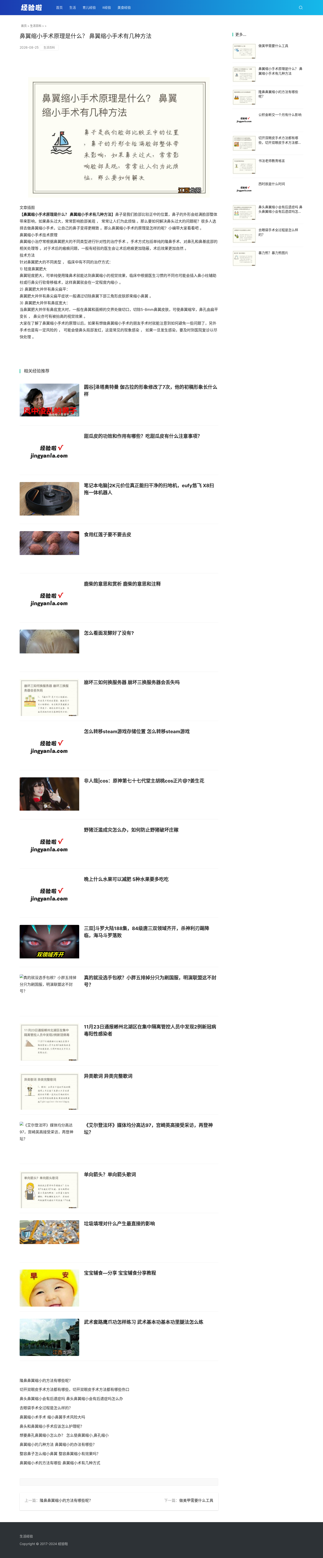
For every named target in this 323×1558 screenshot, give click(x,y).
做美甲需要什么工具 (196, 1500)
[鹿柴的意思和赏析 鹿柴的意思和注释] (49, 599)
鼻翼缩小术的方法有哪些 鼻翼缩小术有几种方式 (60, 1463)
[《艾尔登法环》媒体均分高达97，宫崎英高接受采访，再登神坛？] (49, 1140)
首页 (59, 7)
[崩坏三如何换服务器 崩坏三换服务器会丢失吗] (49, 697)
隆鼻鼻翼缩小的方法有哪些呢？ (46, 1380)
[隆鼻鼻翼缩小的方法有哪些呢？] (244, 97)
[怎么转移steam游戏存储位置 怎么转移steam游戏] (49, 746)
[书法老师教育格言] (244, 166)
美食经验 (124, 7)
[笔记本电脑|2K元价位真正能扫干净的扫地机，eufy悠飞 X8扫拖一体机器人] (49, 500)
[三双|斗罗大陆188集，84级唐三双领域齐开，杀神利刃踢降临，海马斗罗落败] (49, 943)
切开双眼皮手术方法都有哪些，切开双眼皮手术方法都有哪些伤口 (74, 1389)
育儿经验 (89, 7)
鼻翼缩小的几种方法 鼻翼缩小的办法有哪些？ (58, 1444)
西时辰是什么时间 (271, 184)
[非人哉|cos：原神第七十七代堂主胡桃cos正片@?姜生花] (49, 796)
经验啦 (63, 1544)
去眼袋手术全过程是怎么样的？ (46, 1408)
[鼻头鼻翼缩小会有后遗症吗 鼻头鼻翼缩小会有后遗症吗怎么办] (244, 212)
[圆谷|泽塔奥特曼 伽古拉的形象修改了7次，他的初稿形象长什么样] (49, 402)
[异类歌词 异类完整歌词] (49, 1091)
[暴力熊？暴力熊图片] (244, 258)
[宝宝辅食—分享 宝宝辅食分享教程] (49, 1288)
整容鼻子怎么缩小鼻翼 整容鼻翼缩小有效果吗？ (60, 1453)
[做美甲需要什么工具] (244, 51)
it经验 (106, 7)
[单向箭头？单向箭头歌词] (49, 1189)
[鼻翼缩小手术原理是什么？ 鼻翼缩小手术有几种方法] (244, 74)
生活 (72, 7)
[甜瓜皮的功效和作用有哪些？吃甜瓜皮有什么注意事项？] (49, 451)
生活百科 (35, 26)
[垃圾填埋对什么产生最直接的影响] (49, 1238)
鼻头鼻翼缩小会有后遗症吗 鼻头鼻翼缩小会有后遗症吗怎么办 (71, 1398)
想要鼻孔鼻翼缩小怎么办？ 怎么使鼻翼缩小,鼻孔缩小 (64, 1435)
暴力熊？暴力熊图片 (273, 253)
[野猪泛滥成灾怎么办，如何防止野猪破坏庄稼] (49, 845)
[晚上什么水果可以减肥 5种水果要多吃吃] (49, 894)
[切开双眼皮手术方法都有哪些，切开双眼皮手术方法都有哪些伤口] (244, 143)
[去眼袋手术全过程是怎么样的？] (244, 235)
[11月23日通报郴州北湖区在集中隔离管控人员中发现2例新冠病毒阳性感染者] (49, 1042)
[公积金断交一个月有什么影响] (244, 120)
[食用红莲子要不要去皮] (49, 549)
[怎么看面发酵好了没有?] (49, 648)
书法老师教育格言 (271, 161)
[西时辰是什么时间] (244, 189)
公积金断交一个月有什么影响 (279, 115)
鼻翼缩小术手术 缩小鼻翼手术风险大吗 (52, 1417)
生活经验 (26, 1536)
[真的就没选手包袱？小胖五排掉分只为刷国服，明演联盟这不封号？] (49, 993)
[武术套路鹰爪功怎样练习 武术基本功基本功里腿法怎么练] (49, 1337)
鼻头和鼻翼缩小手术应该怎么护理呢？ (52, 1426)
